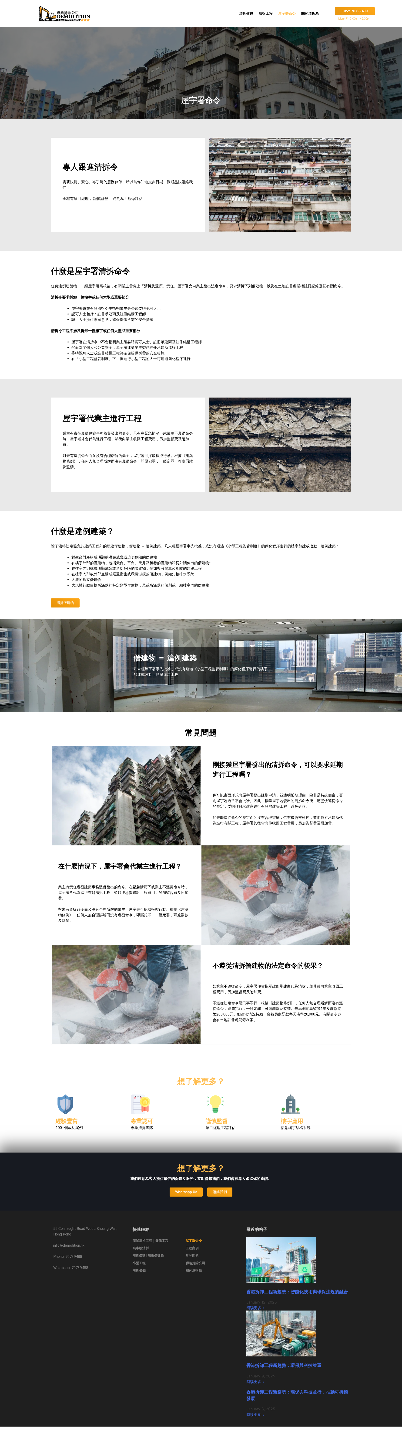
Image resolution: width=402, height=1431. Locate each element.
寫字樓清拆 (141, 1248)
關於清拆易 (310, 13)
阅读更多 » (255, 1307)
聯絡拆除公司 (195, 1263)
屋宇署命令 (287, 13)
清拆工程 (266, 13)
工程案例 (192, 1248)
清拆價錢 (246, 13)
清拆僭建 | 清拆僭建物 (148, 1255)
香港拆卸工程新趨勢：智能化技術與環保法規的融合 (297, 1291)
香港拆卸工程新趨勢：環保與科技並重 (284, 1365)
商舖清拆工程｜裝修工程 (150, 1240)
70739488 (73, 1256)
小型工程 (139, 1263)
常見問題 (192, 1255)
